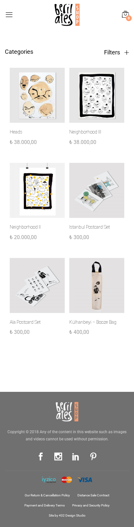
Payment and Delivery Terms (44, 505)
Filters (112, 52)
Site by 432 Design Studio (67, 515)
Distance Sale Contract (93, 495)
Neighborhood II (25, 227)
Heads (16, 132)
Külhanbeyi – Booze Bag (92, 322)
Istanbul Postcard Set (89, 227)
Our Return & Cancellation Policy (47, 495)
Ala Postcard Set (25, 322)
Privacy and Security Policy (91, 505)
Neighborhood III (85, 132)
